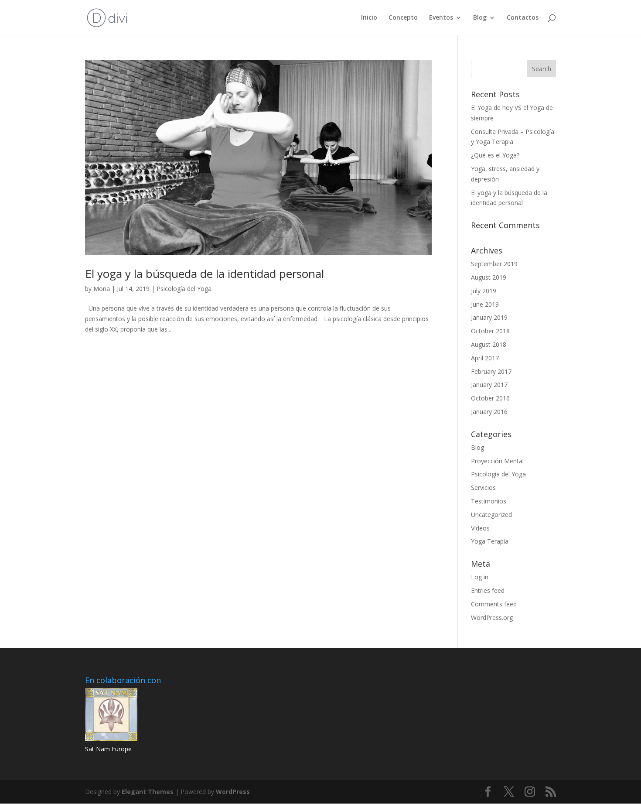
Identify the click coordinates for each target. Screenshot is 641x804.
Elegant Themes (148, 791)
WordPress (233, 791)
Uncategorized (491, 514)
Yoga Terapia (489, 541)
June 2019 (485, 304)
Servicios (483, 487)
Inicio (369, 17)
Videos (480, 528)
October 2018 (490, 331)
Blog (480, 17)
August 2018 (488, 344)
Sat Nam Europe (108, 749)
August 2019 (488, 277)
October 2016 (490, 398)
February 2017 (491, 371)
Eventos (441, 17)
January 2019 (489, 317)
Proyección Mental (497, 461)
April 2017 (485, 358)
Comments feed (494, 604)
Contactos (523, 17)
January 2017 (489, 384)
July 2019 (483, 291)
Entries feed (488, 590)
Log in (479, 577)
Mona (101, 288)
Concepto (403, 17)
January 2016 (489, 411)
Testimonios (488, 501)
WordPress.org (492, 617)
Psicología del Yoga (184, 288)
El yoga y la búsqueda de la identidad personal (204, 273)
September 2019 (494, 264)
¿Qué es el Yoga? (495, 155)
